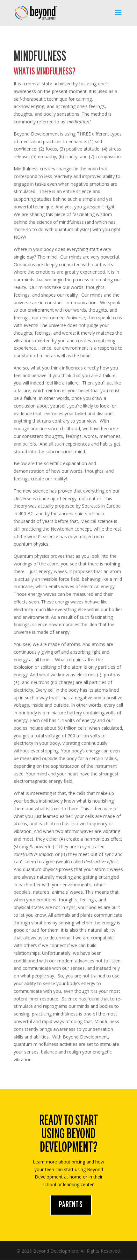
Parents (71, 1205)
